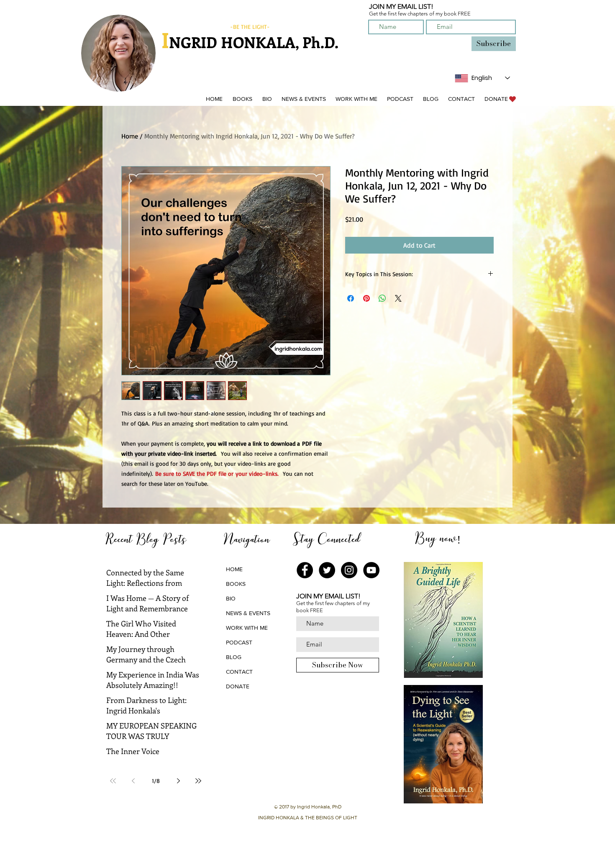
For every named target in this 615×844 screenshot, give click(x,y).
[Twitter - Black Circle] (327, 570)
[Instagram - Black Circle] (349, 570)
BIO (231, 598)
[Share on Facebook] (351, 298)
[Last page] (198, 780)
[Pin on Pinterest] (366, 298)
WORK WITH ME (247, 627)
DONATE (237, 686)
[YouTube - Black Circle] (371, 570)
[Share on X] (398, 298)
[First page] (112, 780)
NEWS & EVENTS (248, 613)
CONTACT (239, 671)
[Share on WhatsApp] (382, 298)
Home (129, 136)
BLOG (233, 657)
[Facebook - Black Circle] (305, 570)
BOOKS (236, 583)
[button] (242, 99)
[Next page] (178, 780)
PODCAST (239, 642)
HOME (234, 569)
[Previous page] (133, 780)
